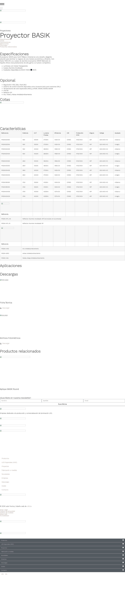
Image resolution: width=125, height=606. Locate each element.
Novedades (6, 474)
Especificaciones (6, 39)
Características (5, 42)
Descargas (3, 45)
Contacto (5, 490)
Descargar (5, 308)
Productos (5, 458)
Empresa (5, 478)
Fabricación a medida (9, 470)
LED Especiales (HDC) (9, 462)
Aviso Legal (4, 510)
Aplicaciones (4, 44)
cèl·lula (29, 506)
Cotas (2, 41)
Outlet (4, 486)
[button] (1, 8)
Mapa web (3, 514)
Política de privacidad (7, 511)
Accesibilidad (4, 516)
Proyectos (5, 466)
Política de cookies (6, 513)
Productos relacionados (8, 47)
